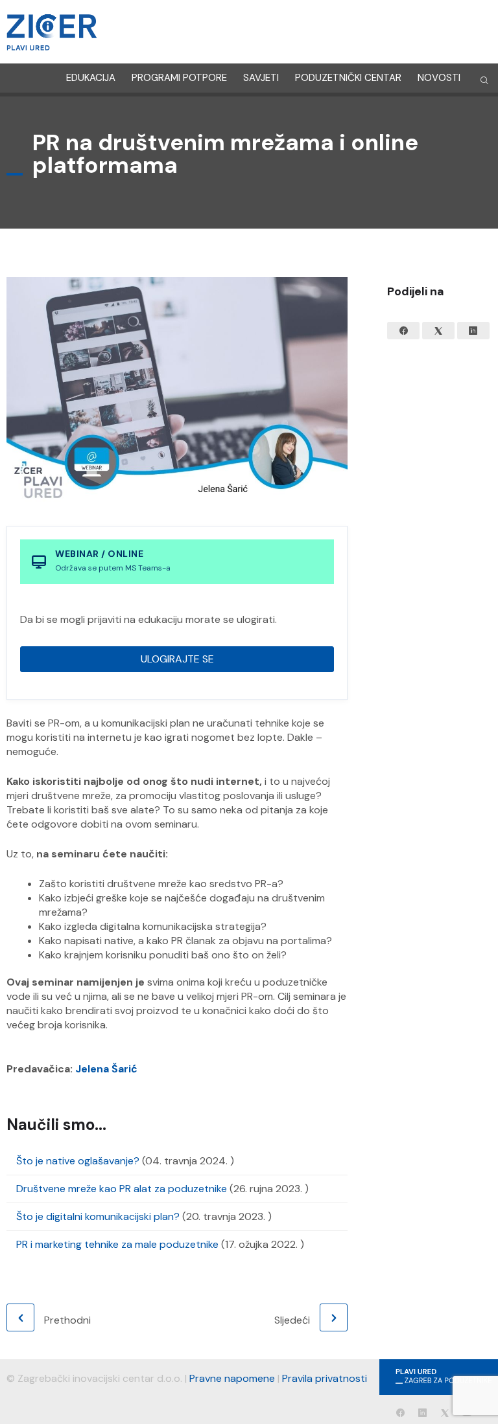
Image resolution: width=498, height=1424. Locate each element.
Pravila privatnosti (324, 1378)
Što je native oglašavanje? (77, 1161)
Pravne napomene (232, 1378)
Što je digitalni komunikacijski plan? (98, 1216)
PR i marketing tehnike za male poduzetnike (117, 1244)
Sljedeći (292, 1320)
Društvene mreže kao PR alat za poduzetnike (121, 1188)
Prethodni (67, 1320)
